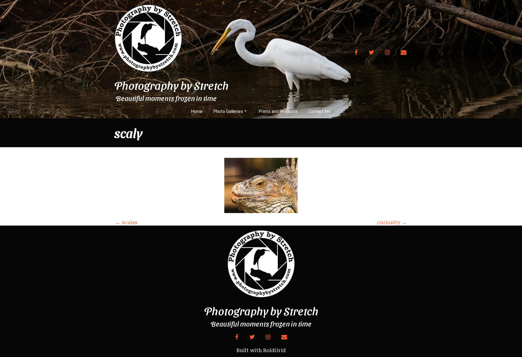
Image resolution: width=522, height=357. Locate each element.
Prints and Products (278, 111)
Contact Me (319, 111)
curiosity (391, 222)
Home (196, 111)
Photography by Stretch (171, 85)
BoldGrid (274, 350)
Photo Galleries (228, 111)
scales (127, 222)
